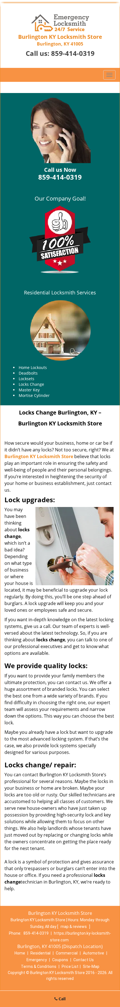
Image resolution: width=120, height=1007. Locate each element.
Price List (70, 966)
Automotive (93, 953)
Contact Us (83, 960)
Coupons (60, 960)
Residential (40, 953)
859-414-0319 (73, 53)
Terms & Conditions (38, 966)
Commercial (67, 953)
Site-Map (91, 966)
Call (61, 998)
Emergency (37, 960)
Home (20, 953)
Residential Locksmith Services (60, 292)
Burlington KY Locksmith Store (38, 456)
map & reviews (74, 926)
